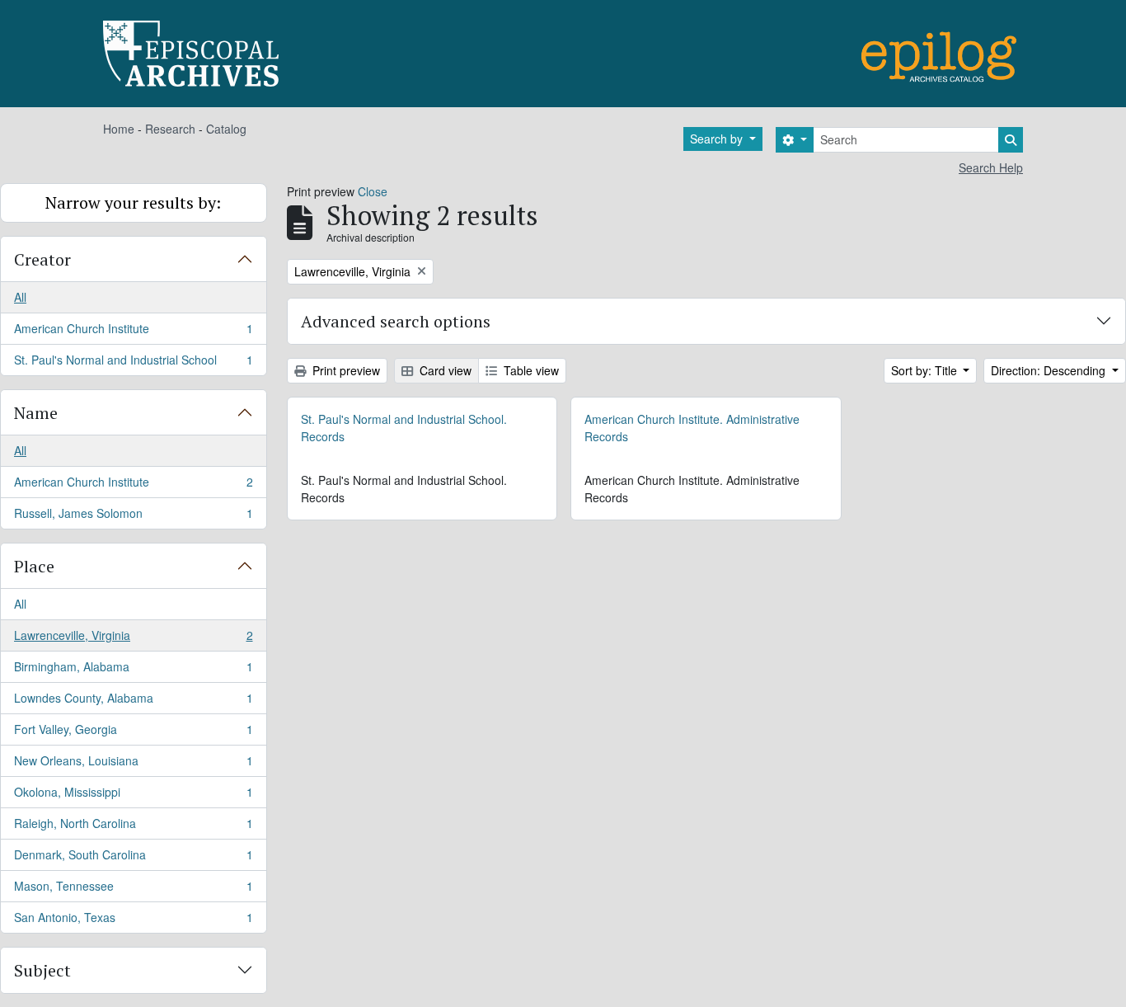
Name (36, 413)
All (20, 297)
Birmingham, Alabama (133, 670)
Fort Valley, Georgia (133, 733)
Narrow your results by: (133, 202)
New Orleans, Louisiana (133, 764)
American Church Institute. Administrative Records (692, 428)
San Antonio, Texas (133, 921)
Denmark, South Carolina (133, 858)
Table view (529, 370)
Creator (42, 259)
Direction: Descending (1050, 370)
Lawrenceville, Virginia (133, 639)
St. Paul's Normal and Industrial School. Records (404, 428)
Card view (444, 370)
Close (372, 191)
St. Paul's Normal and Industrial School (133, 363)
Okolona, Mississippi (133, 795)
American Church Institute (133, 332)
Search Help (991, 167)
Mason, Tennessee (133, 890)
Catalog (226, 128)
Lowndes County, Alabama (133, 701)
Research (170, 128)
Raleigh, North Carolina (133, 827)
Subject (42, 970)
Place (34, 566)
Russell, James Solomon (133, 517)
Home (118, 128)
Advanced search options (395, 321)
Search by (718, 138)
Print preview (344, 370)
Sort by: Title (925, 370)
